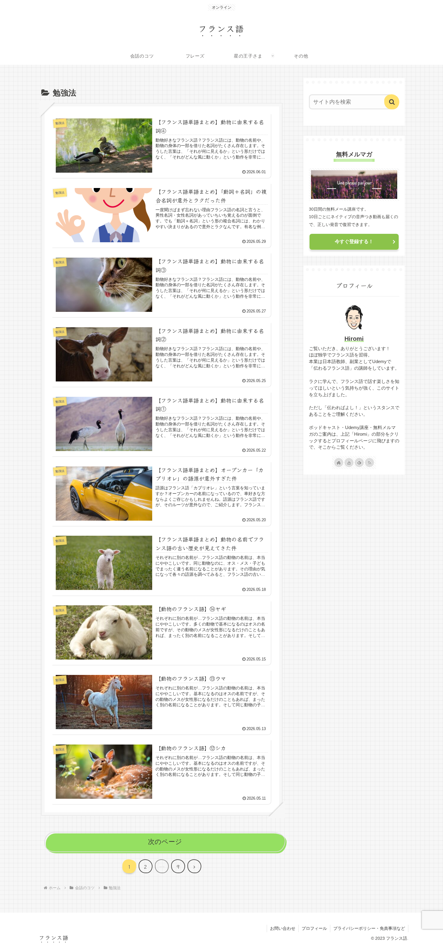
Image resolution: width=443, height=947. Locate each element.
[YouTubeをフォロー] (349, 462)
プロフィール (314, 928)
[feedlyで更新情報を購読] (359, 462)
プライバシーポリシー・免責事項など (369, 928)
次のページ (165, 841)
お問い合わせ (282, 928)
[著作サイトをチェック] (339, 462)
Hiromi (354, 338)
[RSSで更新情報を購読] (369, 462)
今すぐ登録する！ (354, 241)
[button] (391, 101)
